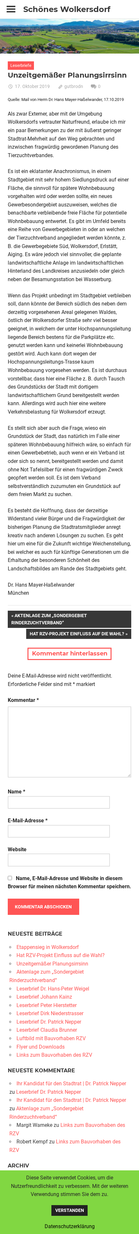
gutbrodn (73, 86)
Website (17, 849)
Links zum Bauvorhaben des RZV (54, 1055)
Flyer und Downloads (40, 1047)
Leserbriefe (20, 65)
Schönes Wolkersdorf (66, 9)
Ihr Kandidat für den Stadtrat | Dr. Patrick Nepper (71, 1083)
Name (16, 792)
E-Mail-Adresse (28, 820)
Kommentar (23, 700)
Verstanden (69, 1210)
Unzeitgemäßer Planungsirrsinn (52, 964)
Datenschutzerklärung (70, 1226)
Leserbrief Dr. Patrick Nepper (48, 1022)
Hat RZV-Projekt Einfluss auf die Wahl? (76, 635)
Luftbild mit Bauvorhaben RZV (51, 1038)
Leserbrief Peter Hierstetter (46, 1005)
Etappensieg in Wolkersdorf (47, 947)
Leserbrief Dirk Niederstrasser (49, 1013)
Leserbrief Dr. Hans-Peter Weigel (52, 989)
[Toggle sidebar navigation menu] (11, 9)
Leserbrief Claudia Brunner (46, 1030)
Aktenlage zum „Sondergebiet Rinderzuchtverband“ (49, 619)
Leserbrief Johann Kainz (44, 997)
